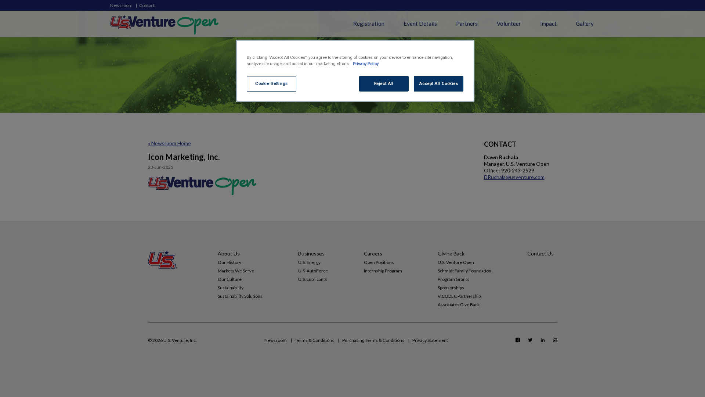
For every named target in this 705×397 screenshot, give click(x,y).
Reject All (384, 83)
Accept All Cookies (438, 83)
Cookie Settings (271, 83)
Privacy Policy (366, 63)
